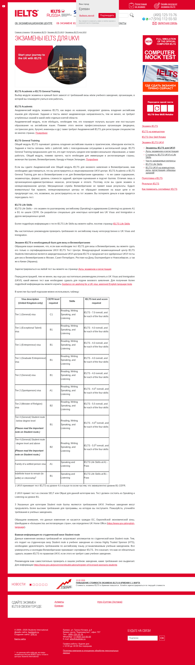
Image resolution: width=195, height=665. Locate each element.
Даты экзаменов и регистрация (94, 269)
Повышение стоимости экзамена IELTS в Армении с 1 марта (108, 583)
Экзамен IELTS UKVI (56, 32)
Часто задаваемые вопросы (161, 161)
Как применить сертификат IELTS (159, 189)
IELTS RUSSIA (59, 13)
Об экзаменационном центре (33, 23)
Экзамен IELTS (150, 126)
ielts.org (34, 653)
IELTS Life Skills (121, 224)
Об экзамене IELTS (67, 23)
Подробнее (42, 133)
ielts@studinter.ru (78, 639)
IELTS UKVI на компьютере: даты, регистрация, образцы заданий (161, 170)
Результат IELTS (150, 183)
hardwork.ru (33, 632)
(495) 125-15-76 (165, 15)
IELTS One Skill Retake (154, 137)
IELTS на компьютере (153, 131)
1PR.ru (34, 634)
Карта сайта (20, 639)
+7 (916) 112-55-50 (163, 19)
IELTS (27, 13)
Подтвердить (107, 15)
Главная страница (22, 32)
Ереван (59, 605)
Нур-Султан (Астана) (109, 601)
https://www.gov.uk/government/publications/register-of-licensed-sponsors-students (75, 565)
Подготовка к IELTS (152, 178)
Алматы (59, 601)
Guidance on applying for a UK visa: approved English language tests (97, 284)
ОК (162, 638)
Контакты (120, 23)
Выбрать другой (86, 15)
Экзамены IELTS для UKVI (75, 32)
